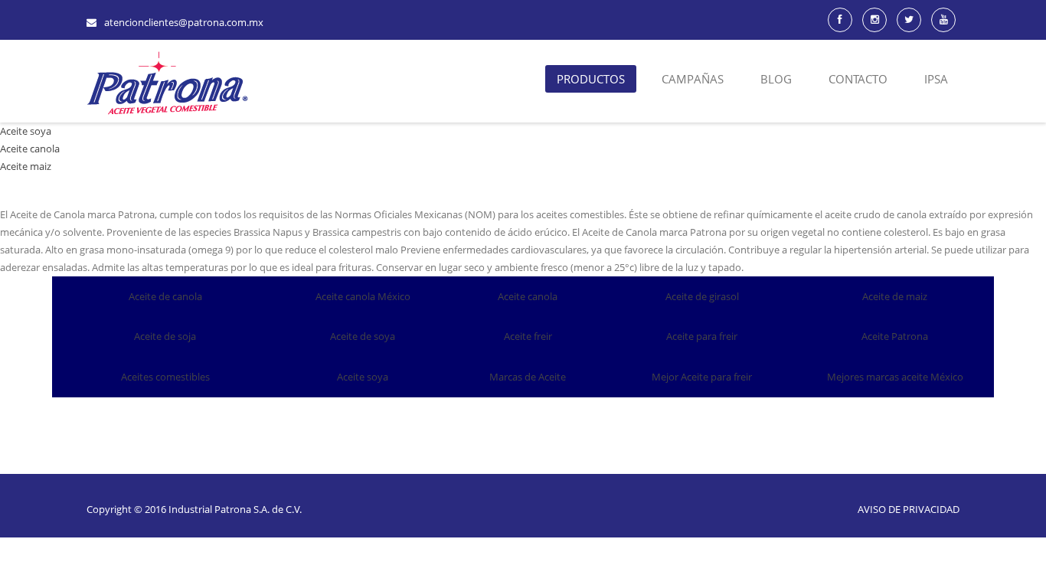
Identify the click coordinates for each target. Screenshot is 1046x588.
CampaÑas (693, 79)
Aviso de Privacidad (908, 509)
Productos (591, 79)
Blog (776, 79)
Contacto (858, 79)
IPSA (936, 79)
